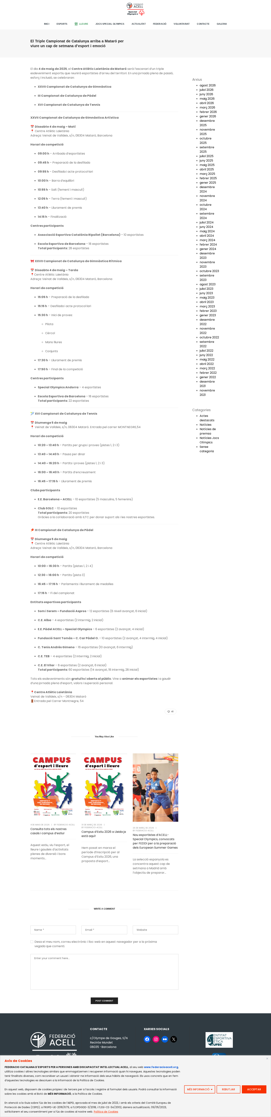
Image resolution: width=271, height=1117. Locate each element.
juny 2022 (206, 355)
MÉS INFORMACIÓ (198, 1089)
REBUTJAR (228, 1089)
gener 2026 (208, 116)
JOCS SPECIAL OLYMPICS (109, 24)
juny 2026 (206, 94)
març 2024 (207, 240)
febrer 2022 (208, 373)
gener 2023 (208, 315)
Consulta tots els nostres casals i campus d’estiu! (48, 831)
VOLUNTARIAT (182, 24)
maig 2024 (207, 231)
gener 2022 (208, 377)
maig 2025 (207, 165)
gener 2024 (208, 249)
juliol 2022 (206, 351)
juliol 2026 (206, 90)
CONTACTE (203, 24)
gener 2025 (208, 183)
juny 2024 (206, 227)
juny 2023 (206, 293)
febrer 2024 (208, 244)
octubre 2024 (205, 207)
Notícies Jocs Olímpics (209, 440)
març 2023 (207, 306)
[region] (135, 1086)
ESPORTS (62, 24)
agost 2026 (208, 85)
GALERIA (222, 24)
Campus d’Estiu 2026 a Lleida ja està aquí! (103, 834)
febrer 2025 (208, 178)
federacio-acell (66, 824)
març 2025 (207, 174)
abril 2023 (207, 302)
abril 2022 (207, 364)
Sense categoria (207, 449)
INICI (46, 24)
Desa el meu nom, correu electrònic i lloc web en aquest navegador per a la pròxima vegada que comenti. (95, 944)
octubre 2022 (209, 337)
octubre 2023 (209, 271)
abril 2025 (207, 169)
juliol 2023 (206, 289)
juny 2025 (206, 160)
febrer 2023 (208, 311)
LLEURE (83, 24)
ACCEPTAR (254, 1089)
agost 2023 (208, 284)
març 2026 (207, 107)
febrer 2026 (208, 112)
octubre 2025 (205, 140)
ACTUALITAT (139, 24)
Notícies (205, 425)
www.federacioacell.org (161, 1067)
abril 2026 (207, 103)
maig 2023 (207, 297)
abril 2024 (207, 236)
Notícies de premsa (208, 431)
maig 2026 (207, 99)
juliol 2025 (206, 156)
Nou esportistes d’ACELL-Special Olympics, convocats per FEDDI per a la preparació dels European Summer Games (155, 841)
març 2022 (207, 368)
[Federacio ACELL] (135, 9)
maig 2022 (207, 359)
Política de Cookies (106, 1112)
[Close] (267, 1058)
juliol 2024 (207, 222)
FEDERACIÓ (159, 24)
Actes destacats (207, 418)
